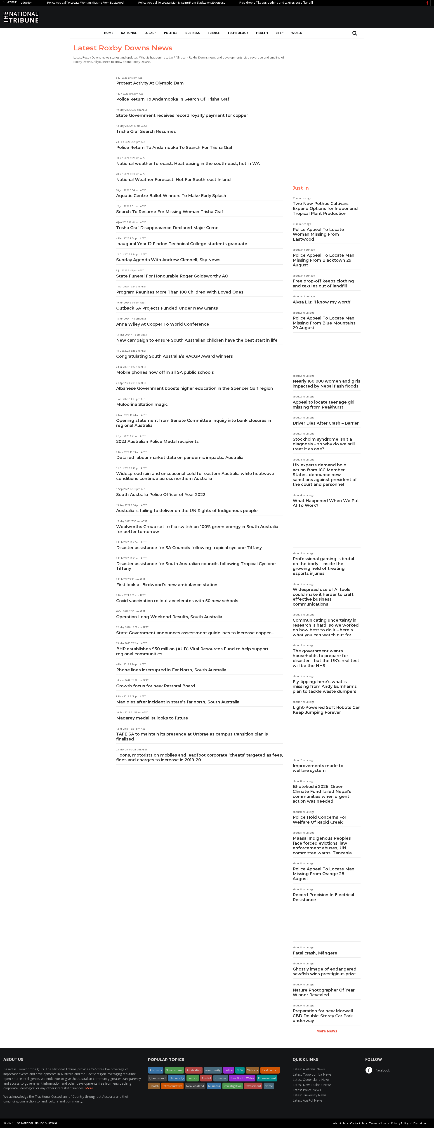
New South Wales (242, 1078)
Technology (238, 33)
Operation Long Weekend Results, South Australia (169, 616)
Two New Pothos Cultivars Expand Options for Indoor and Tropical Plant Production (325, 208)
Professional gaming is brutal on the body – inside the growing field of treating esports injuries (323, 566)
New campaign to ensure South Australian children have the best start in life (197, 340)
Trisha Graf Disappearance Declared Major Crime (167, 227)
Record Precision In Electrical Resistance (323, 897)
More (89, 1088)
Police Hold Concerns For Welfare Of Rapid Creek (319, 820)
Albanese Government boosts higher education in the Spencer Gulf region (194, 388)
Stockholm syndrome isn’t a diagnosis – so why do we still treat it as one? (324, 444)
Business (192, 33)
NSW (239, 1070)
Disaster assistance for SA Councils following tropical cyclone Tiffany (189, 547)
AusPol (206, 1078)
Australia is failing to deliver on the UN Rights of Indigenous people (187, 510)
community (213, 1070)
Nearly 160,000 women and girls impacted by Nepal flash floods (326, 384)
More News (326, 1031)
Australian (194, 1070)
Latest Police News (307, 1090)
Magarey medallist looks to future (152, 718)
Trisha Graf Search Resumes (146, 131)
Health (262, 33)
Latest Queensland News (311, 1079)
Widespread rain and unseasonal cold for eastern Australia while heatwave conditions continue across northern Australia (195, 476)
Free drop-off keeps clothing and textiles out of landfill (256, 2)
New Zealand (195, 1086)
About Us (339, 1123)
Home (108, 33)
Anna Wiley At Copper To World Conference (162, 324)
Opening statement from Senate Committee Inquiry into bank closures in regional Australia (193, 423)
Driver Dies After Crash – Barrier (326, 423)
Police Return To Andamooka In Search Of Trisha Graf (172, 99)
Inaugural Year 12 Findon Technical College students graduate (181, 243)
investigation (233, 1086)
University (177, 1078)
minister (220, 1078)
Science (213, 33)
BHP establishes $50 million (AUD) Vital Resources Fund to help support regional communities (192, 651)
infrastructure (172, 1086)
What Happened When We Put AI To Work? (326, 503)
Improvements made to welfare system (318, 768)
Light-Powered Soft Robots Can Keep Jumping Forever (327, 710)
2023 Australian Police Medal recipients (157, 441)
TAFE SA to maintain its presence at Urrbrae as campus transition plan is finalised (192, 737)
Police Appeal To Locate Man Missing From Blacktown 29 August (161, 2)
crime (269, 1086)
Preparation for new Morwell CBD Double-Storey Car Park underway (323, 1015)
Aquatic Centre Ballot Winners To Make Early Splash (171, 195)
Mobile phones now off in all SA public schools (165, 372)
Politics (170, 33)
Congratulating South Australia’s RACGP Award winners (174, 356)
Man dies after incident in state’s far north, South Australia (177, 702)
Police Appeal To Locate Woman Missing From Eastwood (65, 2)
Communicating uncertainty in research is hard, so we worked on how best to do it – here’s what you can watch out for (326, 627)
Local (149, 33)
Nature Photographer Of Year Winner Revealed (324, 993)
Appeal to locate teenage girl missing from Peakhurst (323, 405)
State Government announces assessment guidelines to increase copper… (195, 632)
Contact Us (357, 1123)
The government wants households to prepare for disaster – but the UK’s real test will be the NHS (326, 658)
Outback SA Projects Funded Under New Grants (167, 308)
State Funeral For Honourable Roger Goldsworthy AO (172, 276)
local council (270, 1070)
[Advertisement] (348, 16)
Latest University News (309, 1095)
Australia (155, 1070)
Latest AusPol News (307, 1100)
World (296, 33)
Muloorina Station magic (142, 404)
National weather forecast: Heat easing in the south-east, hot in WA (188, 163)
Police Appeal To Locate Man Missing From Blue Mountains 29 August (324, 323)
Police (228, 1070)
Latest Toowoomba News (312, 1074)
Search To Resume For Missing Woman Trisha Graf (169, 211)
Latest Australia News (309, 1069)
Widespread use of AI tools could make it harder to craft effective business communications (323, 597)
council (193, 1078)
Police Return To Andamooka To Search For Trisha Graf (174, 147)
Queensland (157, 1078)
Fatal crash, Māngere (315, 953)
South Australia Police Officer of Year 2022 (160, 494)
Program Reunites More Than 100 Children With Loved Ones (179, 292)
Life (278, 33)
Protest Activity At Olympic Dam (150, 83)
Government (174, 1070)
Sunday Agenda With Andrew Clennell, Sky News (168, 259)
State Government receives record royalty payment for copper (182, 115)
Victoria (252, 1070)
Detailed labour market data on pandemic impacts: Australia (179, 457)
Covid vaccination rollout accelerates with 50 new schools (177, 600)
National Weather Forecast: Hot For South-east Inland (173, 179)
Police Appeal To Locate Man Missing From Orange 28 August (323, 874)
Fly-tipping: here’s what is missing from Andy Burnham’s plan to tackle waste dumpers (325, 686)
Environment (267, 1078)
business (214, 1086)
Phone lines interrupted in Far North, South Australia (171, 669)
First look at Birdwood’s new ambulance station (166, 584)
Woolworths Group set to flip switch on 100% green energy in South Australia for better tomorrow (197, 529)
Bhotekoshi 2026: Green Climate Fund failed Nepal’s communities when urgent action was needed (322, 794)
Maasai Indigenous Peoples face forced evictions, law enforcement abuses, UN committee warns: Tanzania (322, 845)
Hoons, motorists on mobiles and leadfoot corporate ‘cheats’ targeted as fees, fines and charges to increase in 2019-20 (199, 758)
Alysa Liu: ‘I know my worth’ (322, 302)
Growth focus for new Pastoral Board (155, 686)
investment (253, 1086)
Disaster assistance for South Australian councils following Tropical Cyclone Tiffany (196, 566)
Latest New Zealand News (312, 1085)
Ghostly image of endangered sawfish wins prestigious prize (324, 972)
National (129, 33)
